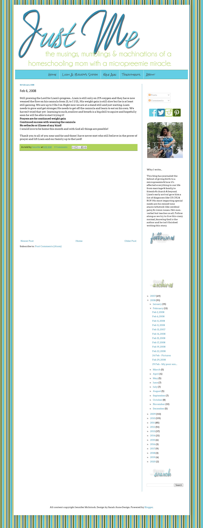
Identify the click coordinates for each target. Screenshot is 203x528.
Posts (154, 95)
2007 (153, 296)
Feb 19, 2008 (158, 346)
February (158, 308)
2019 (153, 457)
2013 (153, 431)
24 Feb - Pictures (161, 355)
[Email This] (73, 147)
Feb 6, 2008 (158, 316)
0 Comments (60, 147)
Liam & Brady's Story (80, 74)
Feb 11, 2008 (158, 321)
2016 (153, 444)
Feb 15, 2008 (158, 338)
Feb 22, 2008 (159, 351)
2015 (153, 440)
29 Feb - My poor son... (164, 364)
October (158, 400)
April (156, 374)
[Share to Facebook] (82, 147)
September (159, 395)
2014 (153, 435)
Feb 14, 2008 (158, 334)
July (155, 387)
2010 (153, 418)
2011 (152, 422)
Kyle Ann (109, 74)
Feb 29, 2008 (159, 359)
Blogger (148, 507)
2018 (153, 453)
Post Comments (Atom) (48, 246)
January (157, 304)
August (157, 391)
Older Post (130, 241)
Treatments (131, 74)
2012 (153, 427)
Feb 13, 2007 (158, 329)
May (155, 378)
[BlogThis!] (76, 147)
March (157, 369)
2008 (153, 300)
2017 (153, 448)
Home (52, 74)
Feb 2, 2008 (158, 312)
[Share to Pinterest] (85, 147)
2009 (153, 414)
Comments (157, 100)
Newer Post (27, 241)
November (159, 404)
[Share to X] (79, 147)
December (159, 408)
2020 (153, 461)
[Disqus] (78, 194)
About (150, 74)
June (155, 382)
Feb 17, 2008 (158, 342)
